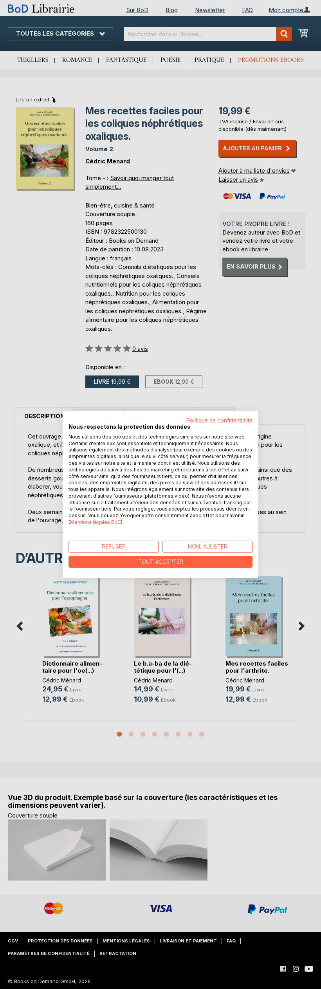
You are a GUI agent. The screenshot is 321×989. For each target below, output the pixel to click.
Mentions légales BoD (95, 522)
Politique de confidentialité (219, 420)
